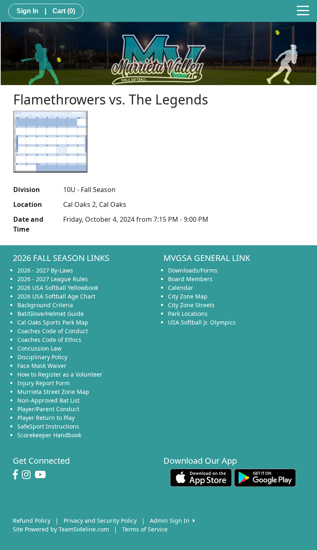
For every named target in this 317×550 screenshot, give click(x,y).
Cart (63, 10)
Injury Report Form (43, 383)
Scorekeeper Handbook (49, 435)
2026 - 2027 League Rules (52, 279)
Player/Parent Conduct (48, 409)
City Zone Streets (191, 305)
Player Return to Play (46, 418)
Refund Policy (31, 520)
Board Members (190, 279)
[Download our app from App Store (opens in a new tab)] (201, 477)
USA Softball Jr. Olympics (202, 322)
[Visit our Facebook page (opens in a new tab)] (17, 474)
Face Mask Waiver (41, 366)
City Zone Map (188, 296)
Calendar (180, 288)
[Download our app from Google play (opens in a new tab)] (265, 477)
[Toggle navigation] (303, 10)
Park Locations (188, 314)
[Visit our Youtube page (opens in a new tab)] (42, 474)
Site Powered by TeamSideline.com (61, 529)
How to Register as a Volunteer (59, 374)
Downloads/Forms (193, 270)
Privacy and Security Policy (100, 520)
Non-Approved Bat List (48, 400)
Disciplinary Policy (42, 357)
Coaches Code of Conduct (52, 331)
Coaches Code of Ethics (49, 340)
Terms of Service (145, 529)
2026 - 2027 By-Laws (45, 270)
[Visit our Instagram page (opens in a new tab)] (28, 474)
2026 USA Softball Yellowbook (57, 288)
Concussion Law (39, 348)
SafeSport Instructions (48, 426)
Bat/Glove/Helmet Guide (50, 314)
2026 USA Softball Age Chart (56, 296)
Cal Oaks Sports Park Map (52, 322)
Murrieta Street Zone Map (53, 392)
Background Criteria (45, 305)
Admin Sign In (171, 520)
